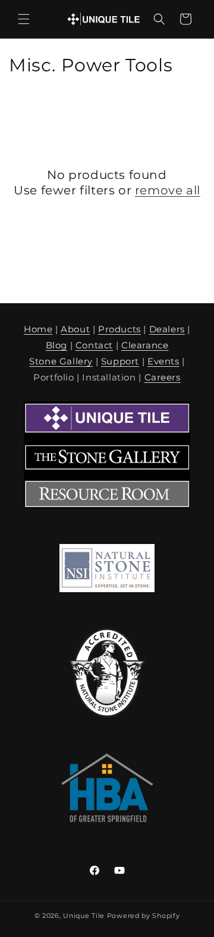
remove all (167, 190)
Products (119, 329)
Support (120, 361)
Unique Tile (84, 915)
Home (38, 329)
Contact (94, 345)
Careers (162, 377)
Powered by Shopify (143, 915)
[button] (24, 19)
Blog (56, 345)
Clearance (144, 345)
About (75, 329)
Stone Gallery (61, 361)
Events (163, 361)
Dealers (167, 329)
